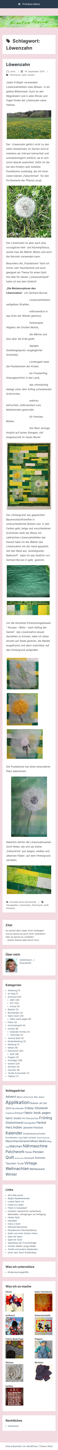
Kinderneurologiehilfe (18, 1272)
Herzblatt (12, 1220)
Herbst (41, 1122)
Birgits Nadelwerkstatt (19, 1198)
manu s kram (14, 1224)
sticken (31, 75)
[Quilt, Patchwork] (43, 1310)
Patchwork (15, 75)
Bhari (50, 1446)
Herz (9, 1127)
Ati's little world (15, 1195)
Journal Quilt (14, 1038)
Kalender (14, 1133)
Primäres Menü (31, 4)
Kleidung (12, 1044)
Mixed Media (38, 1141)
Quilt (24, 75)
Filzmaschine (32, 1118)
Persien (38, 1152)
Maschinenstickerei (18, 1141)
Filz (23, 1118)
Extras (13, 1006)
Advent (11, 1097)
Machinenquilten (43, 1138)
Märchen (15, 1146)
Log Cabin (23, 1137)
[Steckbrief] (25, 963)
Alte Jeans (39, 1097)
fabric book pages (19, 1019)
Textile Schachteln (17, 1073)
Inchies (11, 1028)
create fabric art (16, 1201)
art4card (12, 997)
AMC (12, 1000)
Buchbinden (13, 1012)
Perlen (28, 1152)
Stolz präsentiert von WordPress (21, 1446)
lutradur (32, 1137)
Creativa (10, 1113)
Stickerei (10, 908)
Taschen (12, 1070)
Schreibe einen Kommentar (22, 902)
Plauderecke (14, 1230)
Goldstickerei (14, 1122)
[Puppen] (43, 1357)
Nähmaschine (35, 1146)
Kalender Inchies (18, 1032)
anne (12, 71)
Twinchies (15, 1035)
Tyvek (20, 1163)
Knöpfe (41, 1133)
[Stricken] (43, 1381)
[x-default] (29, 476)
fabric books (13, 1118)
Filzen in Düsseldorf (17, 1208)
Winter (11, 1174)
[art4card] (14, 1334)
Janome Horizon (33, 1127)
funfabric (12, 1211)
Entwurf (19, 1112)
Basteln (11, 1009)
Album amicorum (25, 1097)
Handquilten (12, 905)
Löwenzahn (18, 64)
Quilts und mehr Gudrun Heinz (22, 1233)
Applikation (18, 1102)
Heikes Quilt (13, 1217)
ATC (12, 1003)
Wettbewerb (37, 1169)
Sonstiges (12, 1060)
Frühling (45, 1118)
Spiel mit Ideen (15, 1236)
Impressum (13, 1426)
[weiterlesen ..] (26, 960)
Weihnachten (17, 1168)
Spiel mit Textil (15, 1239)
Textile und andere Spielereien (23, 1249)
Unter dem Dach (16, 1252)
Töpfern (11, 1076)
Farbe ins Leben (16, 1205)
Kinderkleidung (15, 1041)
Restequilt (29, 1158)
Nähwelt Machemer (17, 1227)
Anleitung (12, 990)
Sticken (11, 1246)
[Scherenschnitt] (43, 1334)
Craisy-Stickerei (36, 1108)
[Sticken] (14, 1381)
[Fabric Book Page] (14, 1357)
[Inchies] (14, 1405)
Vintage (30, 1163)
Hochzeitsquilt (15, 1025)
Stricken (12, 1066)
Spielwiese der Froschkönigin (22, 1243)
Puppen (11, 1057)
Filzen (10, 1022)
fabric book (13, 1016)
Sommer (40, 1157)
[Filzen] (14, 1310)
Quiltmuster (19, 1158)
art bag (11, 993)
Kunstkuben (11, 1137)
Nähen (11, 1047)
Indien (17, 1127)
